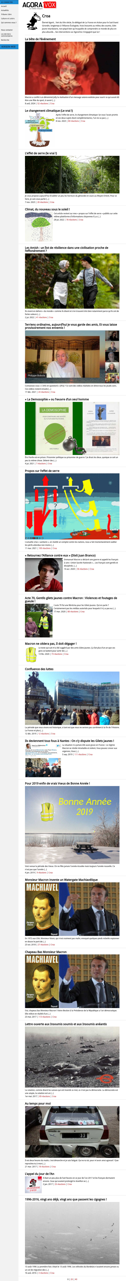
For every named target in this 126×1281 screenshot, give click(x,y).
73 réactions (56, 654)
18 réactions (44, 1167)
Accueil (4, 6)
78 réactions (71, 220)
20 (72, 1279)
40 (76, 1279)
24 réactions (43, 392)
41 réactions (41, 317)
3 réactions (43, 1273)
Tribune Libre (6, 14)
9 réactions (41, 872)
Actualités (5, 10)
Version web (8, 47)
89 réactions (44, 1096)
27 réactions (43, 945)
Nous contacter (7, 30)
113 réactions (44, 1017)
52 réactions (42, 103)
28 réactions (42, 202)
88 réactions (73, 611)
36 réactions (82, 569)
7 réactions (41, 463)
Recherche (5, 40)
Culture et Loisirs (8, 19)
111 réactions (80, 754)
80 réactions (73, 121)
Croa (52, 103)
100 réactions (45, 548)
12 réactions (43, 734)
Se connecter (7, 2)
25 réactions (60, 1184)
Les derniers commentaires (6, 35)
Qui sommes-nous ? (8, 23)
